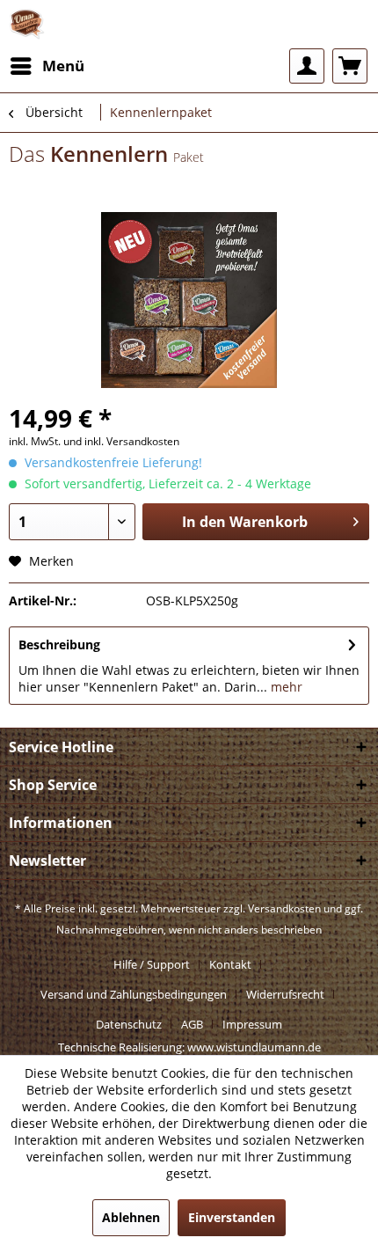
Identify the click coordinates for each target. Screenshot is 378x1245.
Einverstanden (231, 1217)
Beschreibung (59, 644)
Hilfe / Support (151, 964)
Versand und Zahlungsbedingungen (133, 994)
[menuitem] (46, 66)
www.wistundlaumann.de (254, 1047)
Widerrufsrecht (285, 994)
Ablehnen (131, 1217)
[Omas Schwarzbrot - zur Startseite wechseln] (27, 24)
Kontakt (230, 964)
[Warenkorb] (349, 66)
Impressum (252, 1024)
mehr (284, 686)
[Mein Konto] (306, 66)
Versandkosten (284, 908)
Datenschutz (129, 1024)
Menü (63, 65)
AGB (192, 1024)
